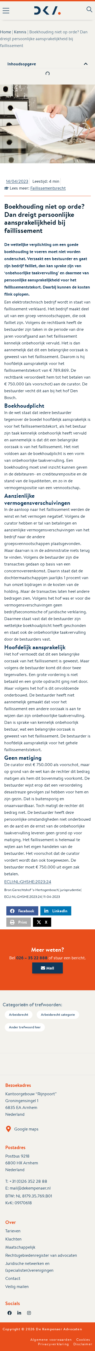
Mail (49, 968)
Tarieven (13, 1231)
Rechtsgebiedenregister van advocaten (41, 1255)
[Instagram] (29, 1313)
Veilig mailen (17, 1286)
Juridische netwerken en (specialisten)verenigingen (29, 1267)
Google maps (26, 1129)
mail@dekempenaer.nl (30, 1188)
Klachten (13, 1239)
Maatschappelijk (20, 1247)
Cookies (83, 1340)
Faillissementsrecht (48, 188)
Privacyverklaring (53, 1344)
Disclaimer (82, 1344)
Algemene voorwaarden (51, 1340)
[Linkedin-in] (19, 1313)
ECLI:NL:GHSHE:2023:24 (27, 881)
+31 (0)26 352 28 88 (28, 1181)
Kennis (20, 32)
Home (5, 32)
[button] (8, 10)
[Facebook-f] (9, 1313)
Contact (12, 1278)
